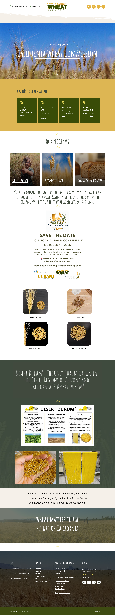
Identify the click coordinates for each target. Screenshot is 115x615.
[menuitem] (24, 15)
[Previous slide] (4, 51)
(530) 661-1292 (36, 6)
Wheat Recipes (61, 583)
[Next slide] (110, 51)
